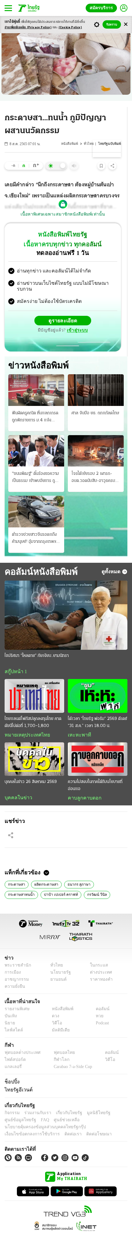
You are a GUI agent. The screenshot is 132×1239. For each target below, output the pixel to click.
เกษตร (103, 883)
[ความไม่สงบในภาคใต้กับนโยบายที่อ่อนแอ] (97, 747)
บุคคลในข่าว (16, 785)
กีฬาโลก (56, 1048)
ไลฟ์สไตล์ (12, 1019)
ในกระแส (96, 954)
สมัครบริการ (102, 8)
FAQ (41, 1108)
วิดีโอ (55, 1012)
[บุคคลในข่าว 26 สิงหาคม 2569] (34, 747)
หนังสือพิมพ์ (71, 143)
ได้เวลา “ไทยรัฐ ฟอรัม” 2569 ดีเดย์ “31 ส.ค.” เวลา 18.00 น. (97, 710)
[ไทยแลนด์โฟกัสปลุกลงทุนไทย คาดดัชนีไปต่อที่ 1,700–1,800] (34, 684)
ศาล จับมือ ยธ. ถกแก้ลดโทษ (95, 400)
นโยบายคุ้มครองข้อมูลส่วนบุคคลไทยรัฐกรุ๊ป (41, 1116)
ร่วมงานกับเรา (35, 1101)
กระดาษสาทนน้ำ (109, 873)
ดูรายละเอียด (39, 315)
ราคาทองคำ (99, 968)
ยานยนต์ (56, 968)
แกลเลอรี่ (12, 1055)
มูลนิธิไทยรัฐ (91, 1101)
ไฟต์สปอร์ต (14, 1048)
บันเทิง (10, 1005)
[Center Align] (125, 24)
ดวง (54, 1005)
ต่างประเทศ (98, 961)
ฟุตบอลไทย (58, 1041)
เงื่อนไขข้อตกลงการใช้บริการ (28, 1123)
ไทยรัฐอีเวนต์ (17, 1078)
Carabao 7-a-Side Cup (71, 1055)
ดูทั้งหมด (111, 559)
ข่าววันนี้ (83, 883)
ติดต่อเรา (65, 1123)
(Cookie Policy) (70, 27)
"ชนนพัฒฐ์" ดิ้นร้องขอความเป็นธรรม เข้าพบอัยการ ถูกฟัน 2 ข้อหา (35, 465)
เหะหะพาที (77, 722)
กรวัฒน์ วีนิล (58, 883)
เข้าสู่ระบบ (106, 315)
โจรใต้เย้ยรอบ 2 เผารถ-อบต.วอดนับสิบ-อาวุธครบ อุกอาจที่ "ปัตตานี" (93, 465)
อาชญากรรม (15, 968)
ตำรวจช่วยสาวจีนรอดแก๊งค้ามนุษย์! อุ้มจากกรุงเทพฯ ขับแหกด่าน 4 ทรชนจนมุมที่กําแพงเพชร (35, 526)
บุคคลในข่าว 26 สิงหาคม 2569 (31, 770)
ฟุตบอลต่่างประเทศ (20, 1041)
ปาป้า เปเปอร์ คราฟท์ (23, 883)
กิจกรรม (12, 1101)
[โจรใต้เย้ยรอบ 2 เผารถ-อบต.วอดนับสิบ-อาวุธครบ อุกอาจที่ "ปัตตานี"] (96, 438)
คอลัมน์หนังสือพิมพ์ (39, 558)
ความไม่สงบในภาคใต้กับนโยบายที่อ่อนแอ (95, 773)
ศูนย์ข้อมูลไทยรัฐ (19, 1108)
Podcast (101, 1012)
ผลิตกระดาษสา (45, 873)
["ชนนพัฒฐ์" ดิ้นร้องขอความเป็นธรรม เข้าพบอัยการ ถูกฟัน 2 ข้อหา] (36, 438)
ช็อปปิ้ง (11, 1070)
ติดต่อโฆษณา (88, 1123)
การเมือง (12, 961)
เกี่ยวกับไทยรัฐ (64, 1101)
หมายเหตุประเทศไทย (24, 722)
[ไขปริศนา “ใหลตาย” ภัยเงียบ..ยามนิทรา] (66, 602)
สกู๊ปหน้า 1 (15, 659)
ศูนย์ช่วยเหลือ (60, 1108)
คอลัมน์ (99, 997)
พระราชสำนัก (16, 954)
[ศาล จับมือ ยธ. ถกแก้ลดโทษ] (96, 377)
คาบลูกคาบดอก (83, 786)
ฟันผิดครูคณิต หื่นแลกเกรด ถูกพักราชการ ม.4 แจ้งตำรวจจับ (35, 404)
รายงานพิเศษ (16, 997)
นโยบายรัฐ (58, 961)
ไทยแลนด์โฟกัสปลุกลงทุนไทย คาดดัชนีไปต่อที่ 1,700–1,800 (33, 710)
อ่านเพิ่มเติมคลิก (28, 27)
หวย (97, 1005)
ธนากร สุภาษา (77, 873)
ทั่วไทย (90, 143)
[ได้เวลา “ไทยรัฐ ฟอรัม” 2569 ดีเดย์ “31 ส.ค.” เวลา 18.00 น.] (97, 684)
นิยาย (9, 1012)
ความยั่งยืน (14, 975)
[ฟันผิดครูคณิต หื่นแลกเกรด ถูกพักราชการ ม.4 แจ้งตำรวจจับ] (36, 377)
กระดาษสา (16, 873)
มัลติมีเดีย (58, 1019)
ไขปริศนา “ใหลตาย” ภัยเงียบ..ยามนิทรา (37, 643)
